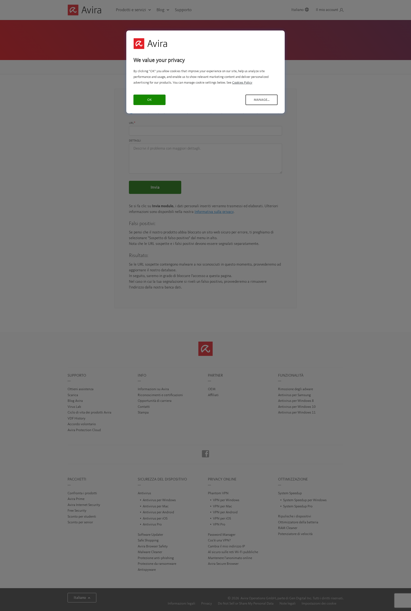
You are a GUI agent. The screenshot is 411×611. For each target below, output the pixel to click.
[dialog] (205, 71)
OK (149, 99)
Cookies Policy (242, 82)
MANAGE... (261, 99)
